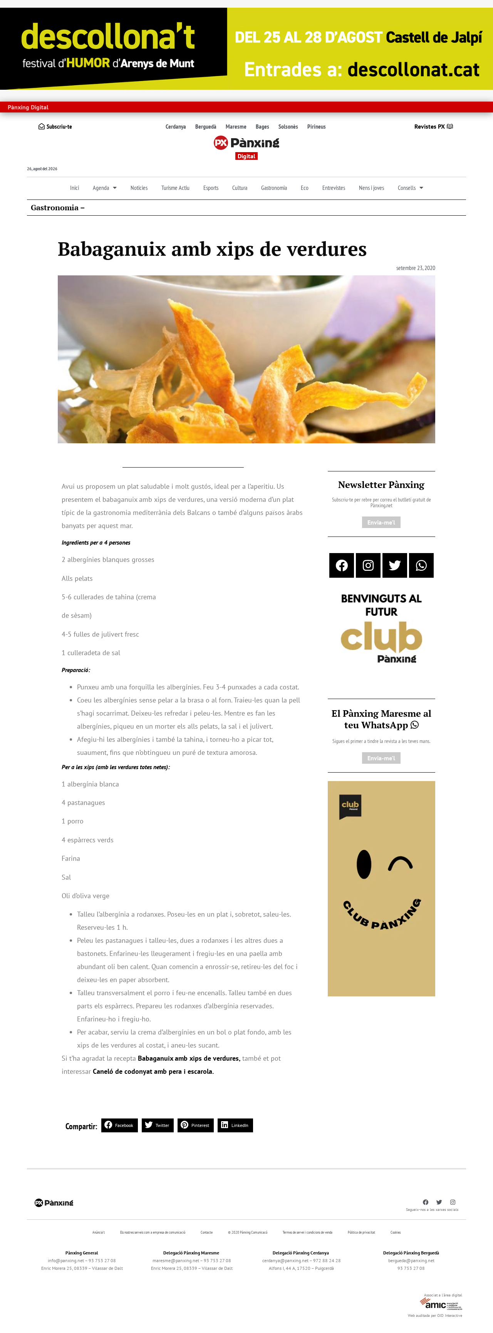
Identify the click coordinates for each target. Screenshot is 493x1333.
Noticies (139, 187)
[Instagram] (368, 565)
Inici (74, 187)
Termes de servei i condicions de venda (307, 1232)
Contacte (207, 1232)
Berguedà (205, 126)
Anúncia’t (98, 1232)
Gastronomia (274, 187)
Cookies (396, 1232)
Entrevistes (333, 187)
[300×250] (381, 629)
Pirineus (316, 126)
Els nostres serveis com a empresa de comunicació (152, 1232)
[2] (381, 888)
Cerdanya (176, 126)
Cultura (239, 187)
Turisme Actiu (175, 187)
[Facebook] (341, 565)
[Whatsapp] (421, 565)
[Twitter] (394, 565)
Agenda (101, 187)
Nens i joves (371, 187)
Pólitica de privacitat (361, 1232)
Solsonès (288, 126)
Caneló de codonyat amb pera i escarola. (153, 1071)
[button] (119, 1125)
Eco (305, 187)
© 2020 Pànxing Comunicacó (247, 1232)
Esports (210, 187)
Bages (262, 126)
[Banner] (246, 48)
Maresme (236, 126)
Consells (407, 187)
